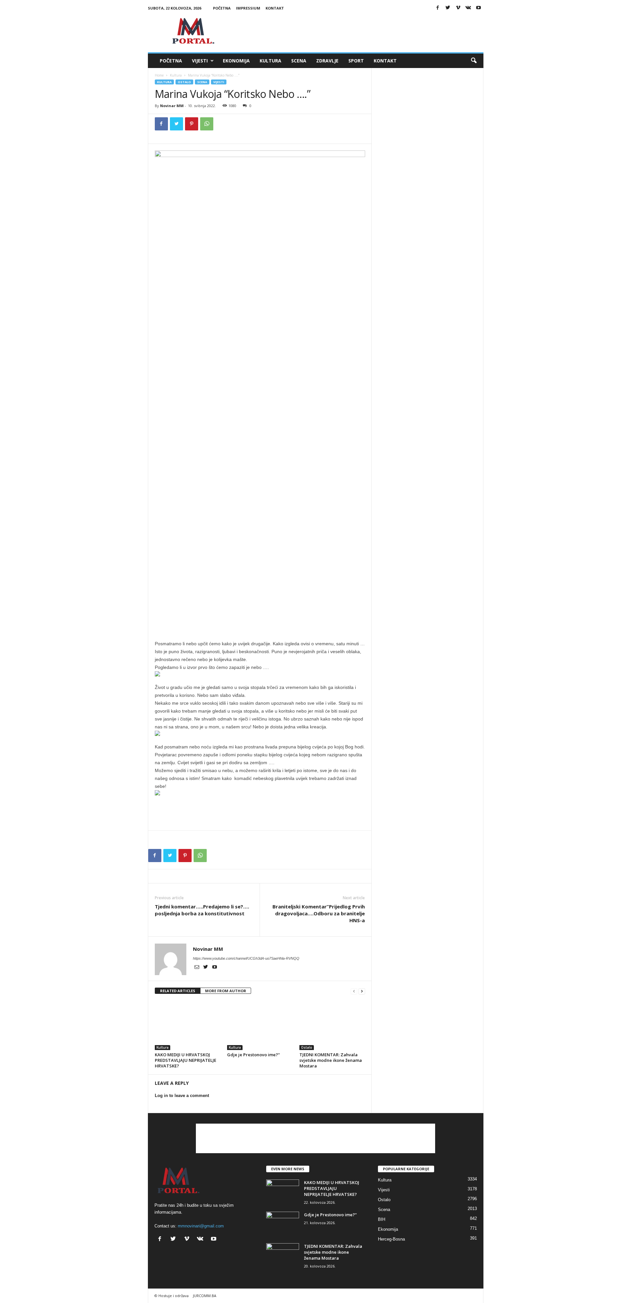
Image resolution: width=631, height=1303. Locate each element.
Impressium (248, 8)
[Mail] (197, 967)
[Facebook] (438, 8)
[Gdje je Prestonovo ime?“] (260, 1025)
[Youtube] (478, 8)
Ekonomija (236, 60)
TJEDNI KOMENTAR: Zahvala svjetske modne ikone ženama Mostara (330, 1060)
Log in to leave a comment (182, 1095)
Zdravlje (327, 60)
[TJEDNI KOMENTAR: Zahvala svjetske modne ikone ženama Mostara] (332, 1025)
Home (159, 75)
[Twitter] (448, 8)
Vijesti (200, 60)
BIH (381, 1219)
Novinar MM (172, 105)
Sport (356, 60)
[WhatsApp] (206, 123)
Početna (222, 8)
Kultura (270, 60)
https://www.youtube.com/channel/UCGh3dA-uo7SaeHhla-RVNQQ (246, 958)
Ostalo (184, 82)
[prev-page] (354, 991)
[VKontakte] (468, 8)
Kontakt (275, 8)
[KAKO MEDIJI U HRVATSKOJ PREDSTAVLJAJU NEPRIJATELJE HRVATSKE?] (188, 1025)
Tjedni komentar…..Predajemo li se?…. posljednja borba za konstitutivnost (202, 910)
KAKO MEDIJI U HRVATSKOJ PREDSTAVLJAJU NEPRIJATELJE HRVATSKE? (185, 1060)
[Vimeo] (458, 8)
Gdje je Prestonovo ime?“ (253, 1055)
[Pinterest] (191, 123)
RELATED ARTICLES (177, 990)
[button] (473, 61)
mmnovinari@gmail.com (201, 1225)
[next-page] (362, 991)
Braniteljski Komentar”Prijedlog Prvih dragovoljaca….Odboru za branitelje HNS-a (318, 913)
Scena (298, 60)
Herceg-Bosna (391, 1239)
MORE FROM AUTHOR (225, 990)
